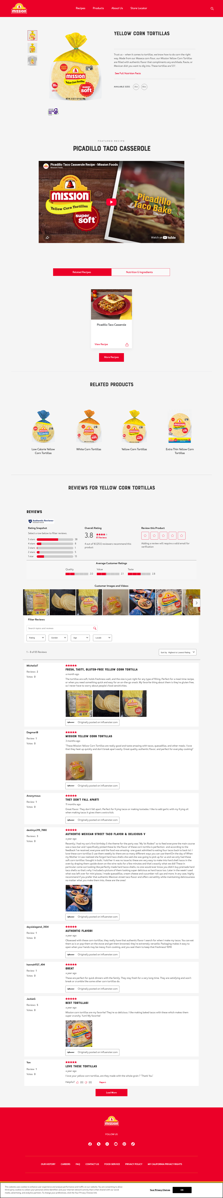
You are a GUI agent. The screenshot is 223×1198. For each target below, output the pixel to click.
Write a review (147, 43)
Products (98, 8)
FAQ (78, 1164)
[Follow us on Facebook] (90, 1143)
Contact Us (92, 1164)
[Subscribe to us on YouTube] (116, 1143)
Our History (48, 1164)
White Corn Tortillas (88, 449)
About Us (117, 8)
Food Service (112, 1164)
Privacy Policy (133, 1164)
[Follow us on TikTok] (133, 1143)
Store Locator (138, 8)
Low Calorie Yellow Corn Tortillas (43, 451)
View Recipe (101, 344)
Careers (65, 1164)
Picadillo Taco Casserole (111, 148)
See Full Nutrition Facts (128, 73)
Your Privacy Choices (160, 1190)
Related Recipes (82, 272)
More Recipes (111, 357)
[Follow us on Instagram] (107, 1143)
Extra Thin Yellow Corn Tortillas (180, 451)
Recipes (80, 8)
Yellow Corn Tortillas (134, 449)
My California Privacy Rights (165, 1164)
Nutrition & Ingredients (139, 272)
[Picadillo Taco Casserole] (111, 304)
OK (182, 1190)
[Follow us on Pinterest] (124, 1143)
